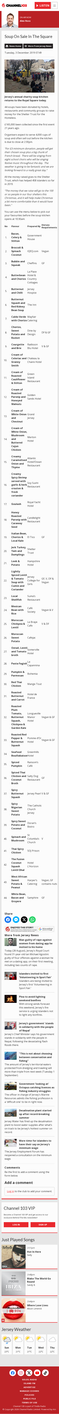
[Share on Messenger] (16, 919)
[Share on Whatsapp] (32, 919)
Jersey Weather (16, 1329)
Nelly (29, 1255)
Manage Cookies (29, 1391)
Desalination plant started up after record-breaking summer (35, 1114)
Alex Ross (25, 20)
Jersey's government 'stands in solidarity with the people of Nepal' (36, 1027)
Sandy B (31, 1285)
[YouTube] (37, 1372)
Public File (29, 1398)
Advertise (29, 1387)
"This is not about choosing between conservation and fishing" (35, 1057)
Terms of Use (29, 1402)
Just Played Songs (18, 1239)
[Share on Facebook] (8, 919)
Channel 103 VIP (19, 1208)
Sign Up (43, 1224)
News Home (15, 46)
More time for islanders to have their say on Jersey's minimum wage (35, 1144)
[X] (29, 1372)
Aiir (54, 1409)
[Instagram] (21, 1372)
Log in (10, 1191)
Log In (16, 1224)
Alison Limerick (34, 1308)
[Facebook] (12, 1372)
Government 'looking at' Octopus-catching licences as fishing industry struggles (36, 1087)
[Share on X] (24, 919)
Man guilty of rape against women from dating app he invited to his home (35, 943)
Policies (29, 1395)
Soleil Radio (29, 1379)
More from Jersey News (39, 46)
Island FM (29, 1383)
